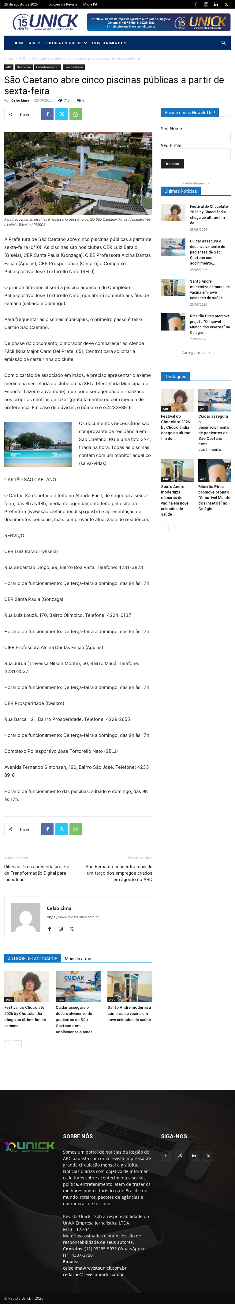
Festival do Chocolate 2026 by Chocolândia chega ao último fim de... (175, 427)
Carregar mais (193, 352)
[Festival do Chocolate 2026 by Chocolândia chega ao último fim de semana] (26, 986)
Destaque (24, 67)
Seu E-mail (172, 145)
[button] (223, 43)
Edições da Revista (62, 4)
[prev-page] (8, 1044)
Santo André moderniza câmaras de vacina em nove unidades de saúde (129, 1013)
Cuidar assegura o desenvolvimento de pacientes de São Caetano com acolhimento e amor (74, 1019)
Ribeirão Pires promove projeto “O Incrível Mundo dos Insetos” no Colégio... (214, 497)
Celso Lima (20, 100)
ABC (32, 43)
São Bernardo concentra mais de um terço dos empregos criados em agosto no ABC (119, 873)
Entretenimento (107, 43)
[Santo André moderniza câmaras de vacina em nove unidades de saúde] (129, 986)
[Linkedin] (216, 4)
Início (8, 58)
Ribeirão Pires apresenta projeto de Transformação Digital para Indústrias (36, 873)
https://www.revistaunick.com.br (73, 917)
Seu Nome (171, 128)
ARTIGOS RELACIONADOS (33, 958)
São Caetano (74, 67)
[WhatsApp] (75, 114)
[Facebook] (195, 4)
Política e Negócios (63, 43)
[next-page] (18, 1044)
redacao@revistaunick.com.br (93, 1274)
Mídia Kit (90, 4)
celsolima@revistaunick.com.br (95, 1268)
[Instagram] (206, 4)
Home (18, 43)
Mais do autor (78, 958)
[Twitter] (226, 4)
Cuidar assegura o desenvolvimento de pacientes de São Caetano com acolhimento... (207, 252)
